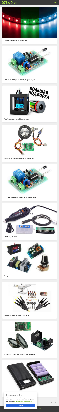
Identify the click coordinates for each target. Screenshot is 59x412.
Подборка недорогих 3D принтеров (16, 119)
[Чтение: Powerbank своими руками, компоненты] (29, 375)
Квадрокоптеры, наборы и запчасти (16, 315)
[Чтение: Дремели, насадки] (29, 218)
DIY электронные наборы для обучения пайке (20, 197)
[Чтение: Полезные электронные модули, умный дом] (29, 61)
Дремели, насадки (10, 236)
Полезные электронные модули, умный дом (19, 80)
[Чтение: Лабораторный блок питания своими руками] (29, 257)
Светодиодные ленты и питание (15, 40)
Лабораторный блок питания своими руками (19, 276)
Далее (53, 403)
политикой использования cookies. (23, 401)
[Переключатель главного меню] (55, 3)
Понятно (20, 405)
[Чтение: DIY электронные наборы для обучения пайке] (29, 179)
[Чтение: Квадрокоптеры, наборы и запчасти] (29, 297)
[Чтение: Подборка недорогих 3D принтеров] (29, 101)
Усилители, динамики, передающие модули (19, 354)
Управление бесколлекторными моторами (19, 158)
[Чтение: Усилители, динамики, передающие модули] (29, 336)
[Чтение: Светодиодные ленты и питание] (29, 22)
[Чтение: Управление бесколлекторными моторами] (29, 140)
